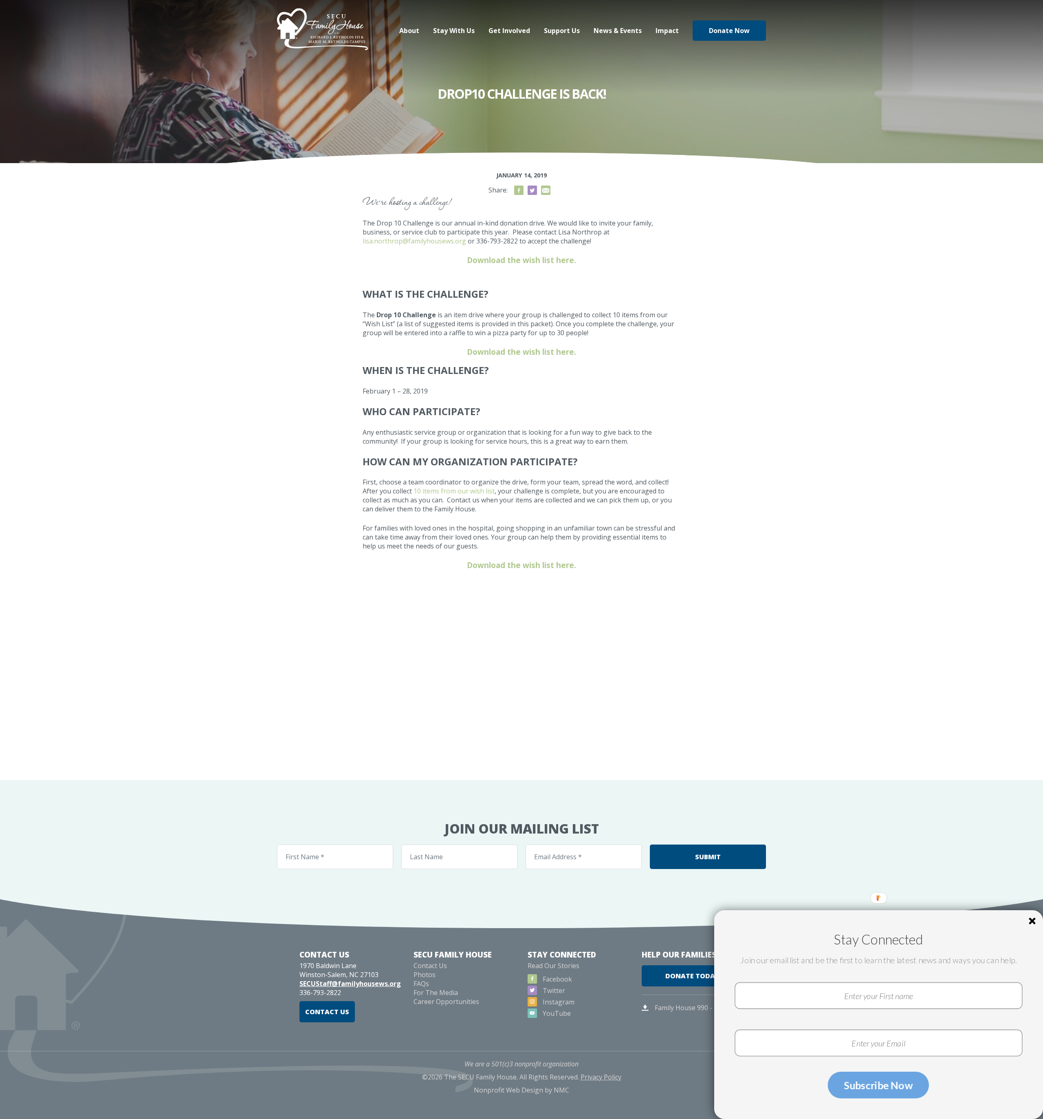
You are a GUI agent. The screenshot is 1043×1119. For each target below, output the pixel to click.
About (409, 30)
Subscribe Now (878, 1085)
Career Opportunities (446, 1001)
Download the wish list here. (521, 260)
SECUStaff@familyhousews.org (350, 983)
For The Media (436, 992)
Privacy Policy (601, 1077)
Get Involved (509, 30)
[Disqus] (521, 676)
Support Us (562, 30)
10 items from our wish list (454, 491)
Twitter (553, 990)
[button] (878, 939)
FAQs (421, 983)
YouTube (556, 1013)
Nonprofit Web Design (508, 1090)
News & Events (618, 30)
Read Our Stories (553, 965)
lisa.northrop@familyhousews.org (414, 241)
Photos (425, 974)
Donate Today (692, 975)
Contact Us (327, 1011)
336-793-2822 (320, 992)
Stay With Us (454, 30)
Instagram (557, 1001)
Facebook (556, 979)
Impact (667, 30)
